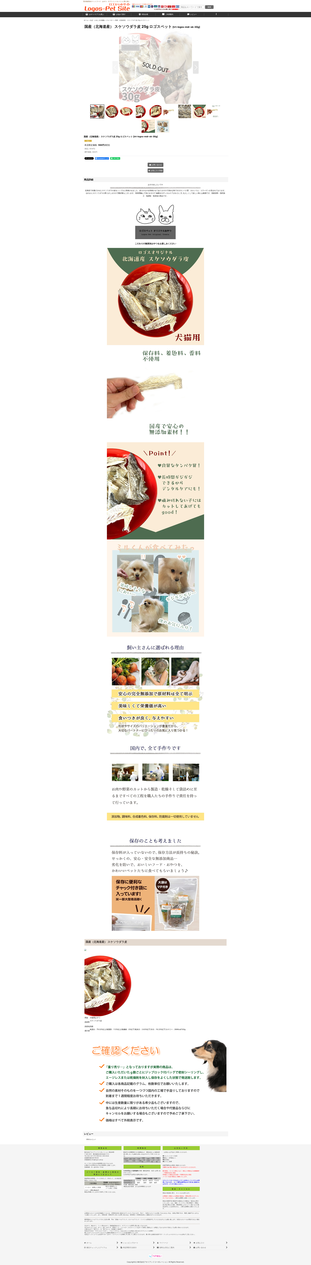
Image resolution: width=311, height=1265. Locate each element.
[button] (216, 14)
